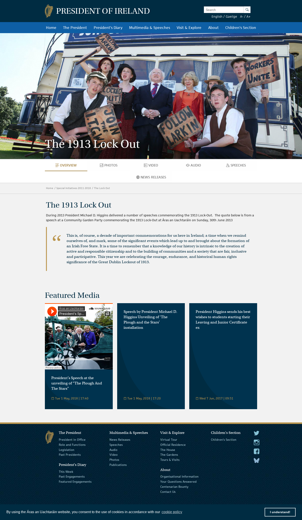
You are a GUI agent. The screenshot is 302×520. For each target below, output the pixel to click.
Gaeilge (231, 16)
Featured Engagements (75, 482)
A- (241, 16)
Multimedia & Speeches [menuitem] (149, 27)
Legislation (66, 450)
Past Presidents (70, 455)
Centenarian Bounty (174, 487)
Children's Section (223, 440)
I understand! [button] (280, 512)
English (217, 16)
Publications (118, 465)
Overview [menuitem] (71, 166)
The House (167, 450)
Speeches (116, 445)
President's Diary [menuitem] (108, 27)
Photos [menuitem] (113, 166)
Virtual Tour (168, 440)
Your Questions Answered (178, 482)
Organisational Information (179, 476)
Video (113, 455)
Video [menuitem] (154, 166)
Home (49, 188)
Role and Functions (72, 445)
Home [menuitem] (51, 27)
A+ (248, 16)
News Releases (119, 440)
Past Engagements (72, 476)
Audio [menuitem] (197, 166)
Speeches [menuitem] (239, 166)
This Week (66, 471)
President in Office (72, 440)
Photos (114, 460)
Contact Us (168, 492)
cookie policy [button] (172, 512)
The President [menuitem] (75, 27)
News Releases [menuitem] (156, 178)
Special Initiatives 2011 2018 (73, 188)
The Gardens (169, 455)
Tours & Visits (170, 460)
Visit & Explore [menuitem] (189, 27)
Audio (113, 450)
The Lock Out (102, 188)
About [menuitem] (213, 27)
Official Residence (173, 445)
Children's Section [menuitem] (240, 27)
